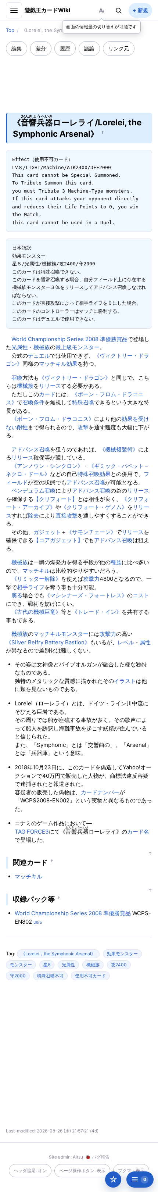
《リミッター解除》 (36, 578)
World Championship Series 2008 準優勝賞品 (69, 339)
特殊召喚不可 (50, 975)
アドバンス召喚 (30, 449)
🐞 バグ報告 (97, 1157)
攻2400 (119, 964)
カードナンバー (100, 792)
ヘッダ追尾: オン (30, 1170)
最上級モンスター (77, 347)
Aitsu (78, 1157)
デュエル (39, 355)
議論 (89, 48)
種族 (116, 562)
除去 (33, 515)
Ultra (37, 922)
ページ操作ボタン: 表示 (82, 1170)
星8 (46, 964)
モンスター (75, 633)
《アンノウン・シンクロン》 (47, 465)
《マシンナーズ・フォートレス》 (85, 595)
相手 (22, 587)
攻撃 (83, 427)
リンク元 (118, 48)
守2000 (18, 975)
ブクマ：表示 (131, 1170)
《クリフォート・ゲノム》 (94, 507)
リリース (50, 385)
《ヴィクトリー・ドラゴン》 (75, 377)
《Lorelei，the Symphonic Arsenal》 (58, 953)
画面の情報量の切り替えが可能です (101, 26)
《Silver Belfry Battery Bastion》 (48, 642)
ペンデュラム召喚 (33, 490)
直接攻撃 (66, 515)
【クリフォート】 (55, 498)
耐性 (22, 427)
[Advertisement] (79, 79)
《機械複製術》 (119, 449)
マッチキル (53, 363)
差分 (41, 48)
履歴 (65, 48)
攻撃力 (91, 578)
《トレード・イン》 (97, 611)
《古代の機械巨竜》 (36, 611)
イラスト (125, 680)
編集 (16, 48)
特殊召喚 (83, 402)
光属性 (19, 347)
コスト (141, 595)
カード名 (138, 831)
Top (10, 30)
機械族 (41, 347)
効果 (72, 363)
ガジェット (47, 532)
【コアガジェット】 (58, 540)
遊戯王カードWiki (48, 10)
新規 (143, 10)
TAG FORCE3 (32, 831)
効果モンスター (122, 953)
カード (47, 394)
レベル (126, 642)
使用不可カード (90, 975)
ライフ (36, 587)
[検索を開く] (118, 10)
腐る (16, 595)
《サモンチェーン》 (91, 532)
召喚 (16, 377)
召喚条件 (33, 402)
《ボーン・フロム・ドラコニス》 (52, 418)
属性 (145, 642)
